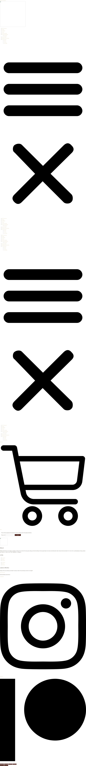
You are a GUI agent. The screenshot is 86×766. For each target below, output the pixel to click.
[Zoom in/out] (2, 764)
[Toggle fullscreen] (6, 764)
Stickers (5, 35)
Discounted (4, 227)
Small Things (4, 33)
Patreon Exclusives (5, 38)
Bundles (5, 43)
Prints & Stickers (5, 34)
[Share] (10, 764)
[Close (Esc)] (15, 764)
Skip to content (3, 0)
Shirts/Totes (4, 39)
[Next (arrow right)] (6, 765)
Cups (3, 32)
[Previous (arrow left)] (2, 765)
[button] (43, 131)
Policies (3, 560)
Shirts (5, 40)
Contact (3, 557)
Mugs (3, 29)
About (3, 559)
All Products (4, 28)
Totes (5, 41)
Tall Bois (3, 30)
